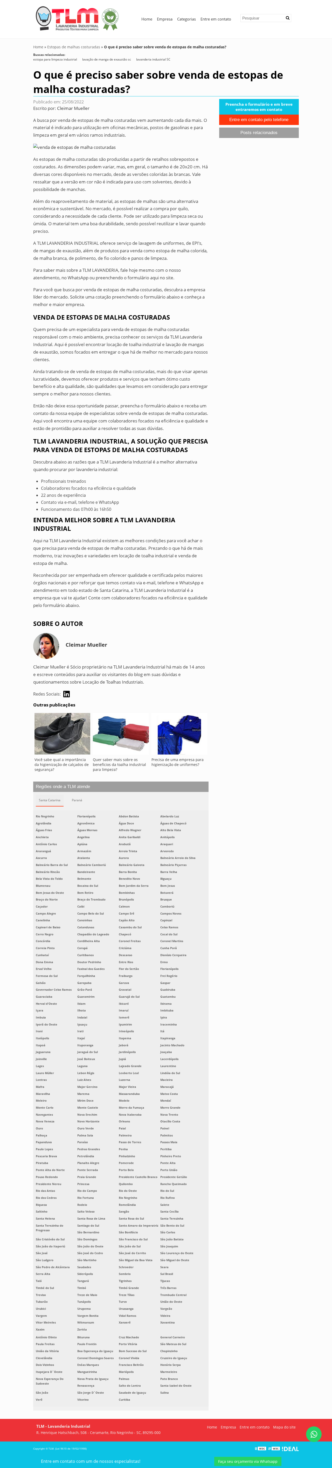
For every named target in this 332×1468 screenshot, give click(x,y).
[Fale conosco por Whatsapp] (314, 1434)
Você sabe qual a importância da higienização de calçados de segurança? (61, 764)
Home (146, 19)
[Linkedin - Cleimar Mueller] (66, 694)
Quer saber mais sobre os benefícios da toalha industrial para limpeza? (119, 764)
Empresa (164, 19)
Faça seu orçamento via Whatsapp (248, 1461)
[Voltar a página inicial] (77, 18)
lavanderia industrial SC (153, 59)
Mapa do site (284, 1427)
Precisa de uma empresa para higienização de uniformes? (177, 762)
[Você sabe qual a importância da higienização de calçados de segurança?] (62, 735)
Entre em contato (215, 19)
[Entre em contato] (74, 147)
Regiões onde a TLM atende (63, 786)
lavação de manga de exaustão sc (106, 59)
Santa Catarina (49, 800)
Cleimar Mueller (73, 108)
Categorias (186, 19)
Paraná (77, 800)
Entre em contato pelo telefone (258, 119)
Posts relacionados (259, 132)
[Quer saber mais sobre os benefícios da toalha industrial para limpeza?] (121, 735)
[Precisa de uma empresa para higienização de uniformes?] (179, 735)
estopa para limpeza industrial (55, 59)
